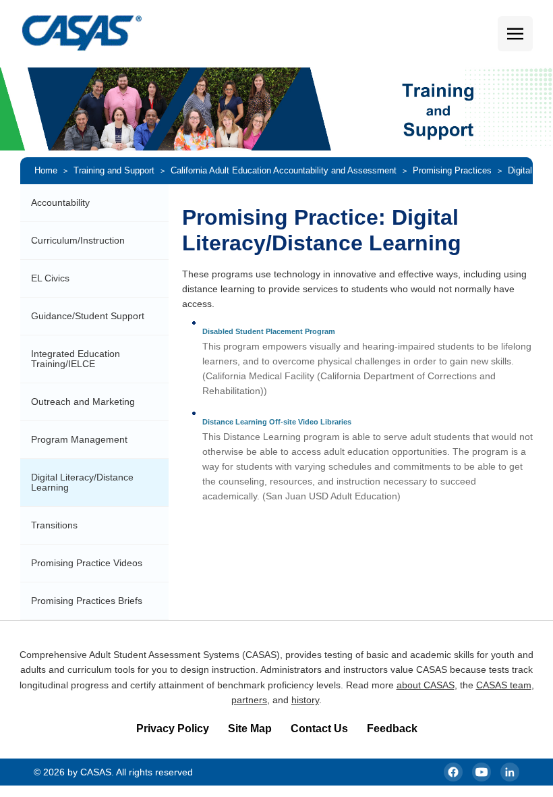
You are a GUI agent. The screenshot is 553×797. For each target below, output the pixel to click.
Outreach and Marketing (83, 401)
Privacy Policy (172, 728)
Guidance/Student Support (87, 315)
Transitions (54, 525)
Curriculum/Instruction (78, 240)
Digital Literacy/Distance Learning (82, 482)
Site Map (250, 728)
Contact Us (319, 728)
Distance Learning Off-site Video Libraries (276, 422)
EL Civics (50, 278)
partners (249, 699)
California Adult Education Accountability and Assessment (284, 170)
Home (45, 170)
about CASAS (426, 685)
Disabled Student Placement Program (268, 331)
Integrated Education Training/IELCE (75, 358)
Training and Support (114, 170)
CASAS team (503, 685)
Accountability (60, 202)
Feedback (392, 728)
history (305, 699)
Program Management (79, 439)
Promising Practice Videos (86, 562)
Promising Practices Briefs (86, 600)
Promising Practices (452, 170)
